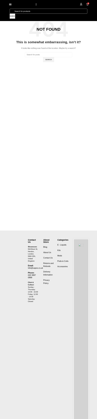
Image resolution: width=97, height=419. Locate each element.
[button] (10, 4)
